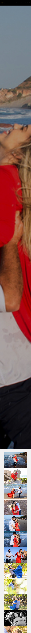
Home (13, 2)
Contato (28, 2)
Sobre (25, 2)
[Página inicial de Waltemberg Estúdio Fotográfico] (4, 2)
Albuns (21, 2)
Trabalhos (17, 2)
